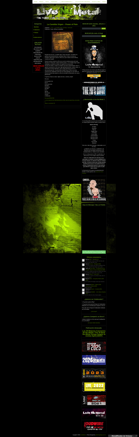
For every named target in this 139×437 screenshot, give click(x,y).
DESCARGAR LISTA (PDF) (38, 68)
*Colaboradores (54, 1)
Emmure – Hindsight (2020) (95, 263)
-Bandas (35, 1)
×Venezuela (69, 27)
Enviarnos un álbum (96, 1)
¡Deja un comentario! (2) (50, 103)
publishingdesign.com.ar (101, 434)
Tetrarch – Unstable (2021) (96, 289)
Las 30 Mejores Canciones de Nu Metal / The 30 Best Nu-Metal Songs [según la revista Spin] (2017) (93, 333)
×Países (47, 1)
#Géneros (41, 1)
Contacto (104, 1)
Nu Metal (65, 27)
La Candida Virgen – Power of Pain (62, 24)
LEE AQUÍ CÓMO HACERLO (94, 322)
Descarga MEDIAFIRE (49, 98)
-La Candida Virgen (58, 27)
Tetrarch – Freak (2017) (94, 274)
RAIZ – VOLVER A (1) (94, 259)
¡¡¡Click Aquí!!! (94, 311)
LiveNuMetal (82, 434)
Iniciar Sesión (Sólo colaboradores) (82, 1)
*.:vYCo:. (52, 27)
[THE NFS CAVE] (94, 90)
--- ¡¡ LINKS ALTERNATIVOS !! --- (66, 1)
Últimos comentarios (94, 257)
